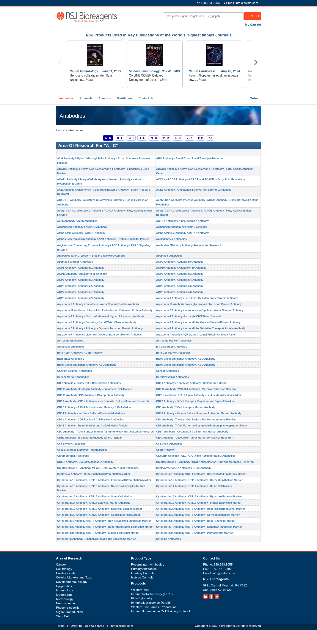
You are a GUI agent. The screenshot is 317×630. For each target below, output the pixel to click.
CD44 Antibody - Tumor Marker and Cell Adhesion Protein (92, 425)
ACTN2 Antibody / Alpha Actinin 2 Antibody (182, 221)
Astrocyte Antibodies (70, 340)
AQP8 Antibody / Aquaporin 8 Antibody (179, 292)
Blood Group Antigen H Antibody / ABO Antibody (185, 364)
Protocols (86, 98)
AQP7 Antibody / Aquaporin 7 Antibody (80, 292)
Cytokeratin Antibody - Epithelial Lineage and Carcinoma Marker (96, 539)
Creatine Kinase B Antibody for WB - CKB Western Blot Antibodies (98, 468)
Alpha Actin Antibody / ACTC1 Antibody (81, 233)
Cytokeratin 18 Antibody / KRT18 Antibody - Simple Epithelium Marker (199, 502)
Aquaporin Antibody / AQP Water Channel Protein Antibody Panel (195, 334)
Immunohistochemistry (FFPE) (152, 594)
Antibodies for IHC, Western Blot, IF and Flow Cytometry (91, 255)
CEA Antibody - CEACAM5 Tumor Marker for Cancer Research (194, 437)
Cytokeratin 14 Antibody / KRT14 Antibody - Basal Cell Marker (194, 486)
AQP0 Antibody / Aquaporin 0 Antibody (179, 261)
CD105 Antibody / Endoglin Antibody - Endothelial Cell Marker (94, 389)
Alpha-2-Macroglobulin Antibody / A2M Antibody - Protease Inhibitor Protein (103, 239)
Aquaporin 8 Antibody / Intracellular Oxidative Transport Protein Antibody (200, 328)
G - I (131, 137)
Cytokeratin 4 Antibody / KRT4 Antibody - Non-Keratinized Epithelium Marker (104, 520)
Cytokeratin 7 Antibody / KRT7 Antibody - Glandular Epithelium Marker (199, 526)
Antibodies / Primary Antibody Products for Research (188, 245)
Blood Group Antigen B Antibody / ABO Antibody (86, 364)
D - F (120, 137)
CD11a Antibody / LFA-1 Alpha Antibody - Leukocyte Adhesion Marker (198, 395)
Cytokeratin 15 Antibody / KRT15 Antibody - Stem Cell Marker (94, 496)
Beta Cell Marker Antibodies (173, 352)
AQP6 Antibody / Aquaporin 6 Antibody (179, 286)
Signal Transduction (69, 612)
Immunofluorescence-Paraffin (151, 602)
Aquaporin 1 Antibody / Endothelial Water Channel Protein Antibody (98, 304)
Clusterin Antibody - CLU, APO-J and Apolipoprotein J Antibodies (195, 455)
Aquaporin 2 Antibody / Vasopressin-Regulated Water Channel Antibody (200, 310)
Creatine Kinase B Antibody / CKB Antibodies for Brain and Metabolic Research (205, 462)
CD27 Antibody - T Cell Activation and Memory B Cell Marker (94, 407)
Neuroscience (65, 603)
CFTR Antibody (165, 449)
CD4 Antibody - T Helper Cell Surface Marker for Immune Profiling (196, 419)
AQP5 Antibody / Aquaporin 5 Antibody (80, 286)
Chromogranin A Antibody (73, 455)
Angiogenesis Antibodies (171, 239)
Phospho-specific (67, 607)
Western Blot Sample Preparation (154, 607)
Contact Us (146, 98)
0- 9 (200, 137)
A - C (108, 137)
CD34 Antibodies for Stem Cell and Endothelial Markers (91, 413)
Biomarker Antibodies (70, 358)
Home (60, 130)
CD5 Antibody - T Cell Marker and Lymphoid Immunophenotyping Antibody (201, 425)
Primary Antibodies (144, 568)
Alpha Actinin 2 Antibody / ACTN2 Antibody (182, 233)
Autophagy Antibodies (70, 346)
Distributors (125, 98)
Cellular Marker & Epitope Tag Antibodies (82, 449)
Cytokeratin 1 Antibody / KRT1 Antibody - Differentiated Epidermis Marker (201, 474)
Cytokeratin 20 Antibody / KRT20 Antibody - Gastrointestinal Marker (98, 514)
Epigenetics (64, 586)
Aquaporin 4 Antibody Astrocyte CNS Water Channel (188, 316)
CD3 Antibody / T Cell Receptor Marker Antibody (185, 407)
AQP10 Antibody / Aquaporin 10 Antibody (181, 267)
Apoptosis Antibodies (169, 255)
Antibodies (66, 98)
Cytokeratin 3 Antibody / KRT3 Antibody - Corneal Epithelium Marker (198, 514)
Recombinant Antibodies (147, 564)
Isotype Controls (142, 577)
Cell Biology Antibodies (71, 443)
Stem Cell (62, 616)
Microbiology (64, 599)
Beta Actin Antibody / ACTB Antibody (80, 352)
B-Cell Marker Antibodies (171, 346)
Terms (60, 625)
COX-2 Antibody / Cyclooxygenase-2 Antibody (85, 462)
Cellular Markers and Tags (74, 577)
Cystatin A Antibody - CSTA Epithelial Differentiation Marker (93, 474)
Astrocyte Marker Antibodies (174, 340)
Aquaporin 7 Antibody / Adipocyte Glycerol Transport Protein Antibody (100, 328)
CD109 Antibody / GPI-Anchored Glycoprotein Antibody (90, 395)
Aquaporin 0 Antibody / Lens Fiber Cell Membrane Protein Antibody (197, 298)
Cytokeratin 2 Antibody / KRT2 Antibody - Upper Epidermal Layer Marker (200, 508)
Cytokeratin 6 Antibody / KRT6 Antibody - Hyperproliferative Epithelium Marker (105, 526)
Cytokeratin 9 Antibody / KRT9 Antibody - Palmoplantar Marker (194, 532)
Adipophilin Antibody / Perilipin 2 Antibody (181, 227)
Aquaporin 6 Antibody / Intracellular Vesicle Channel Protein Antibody (198, 322)
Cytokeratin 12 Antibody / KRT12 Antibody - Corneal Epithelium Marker (199, 480)
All (210, 137)
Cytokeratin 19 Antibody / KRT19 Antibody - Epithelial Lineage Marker (99, 508)
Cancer (61, 564)
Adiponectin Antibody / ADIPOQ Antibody (82, 227)
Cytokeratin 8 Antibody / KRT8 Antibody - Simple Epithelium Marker (98, 532)
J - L (142, 137)
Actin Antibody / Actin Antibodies (77, 221)
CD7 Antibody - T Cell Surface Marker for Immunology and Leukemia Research (105, 431)
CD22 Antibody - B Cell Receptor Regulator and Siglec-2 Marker (195, 401)
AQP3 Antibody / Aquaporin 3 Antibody (80, 279)
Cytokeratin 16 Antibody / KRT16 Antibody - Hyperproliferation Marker (199, 496)
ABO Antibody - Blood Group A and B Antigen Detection (190, 158)
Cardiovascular (66, 573)
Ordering (77, 625)
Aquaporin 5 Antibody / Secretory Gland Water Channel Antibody (96, 322)
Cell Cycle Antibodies (169, 443)
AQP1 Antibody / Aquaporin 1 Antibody (80, 267)
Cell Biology (64, 568)
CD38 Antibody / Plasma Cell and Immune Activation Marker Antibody (198, 413)
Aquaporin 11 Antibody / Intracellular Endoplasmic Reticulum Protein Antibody (104, 310)
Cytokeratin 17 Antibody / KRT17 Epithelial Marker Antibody (93, 502)
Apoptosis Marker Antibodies (75, 261)
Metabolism (64, 594)
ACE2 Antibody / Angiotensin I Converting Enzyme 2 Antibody (193, 189)
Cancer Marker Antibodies (73, 377)
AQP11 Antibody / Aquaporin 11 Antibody (82, 273)
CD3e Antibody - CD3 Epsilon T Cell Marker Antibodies (90, 419)
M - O (154, 137)
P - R (166, 137)
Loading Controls (142, 573)
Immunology (64, 590)
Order (254, 98)
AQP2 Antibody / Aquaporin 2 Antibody (179, 273)
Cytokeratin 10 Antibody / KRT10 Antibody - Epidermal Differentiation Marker (104, 480)
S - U (178, 137)
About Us (105, 98)
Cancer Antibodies (167, 370)
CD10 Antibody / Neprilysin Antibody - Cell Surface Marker (192, 383)
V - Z (189, 137)
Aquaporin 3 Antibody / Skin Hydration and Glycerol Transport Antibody (100, 316)
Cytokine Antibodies (168, 539)
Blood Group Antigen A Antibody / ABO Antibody (185, 358)
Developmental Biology (71, 581)
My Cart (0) (253, 24)
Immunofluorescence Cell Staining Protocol (160, 611)
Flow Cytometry (141, 598)
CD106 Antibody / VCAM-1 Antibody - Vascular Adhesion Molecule (196, 389)
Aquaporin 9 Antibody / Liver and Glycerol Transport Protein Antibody (99, 334)
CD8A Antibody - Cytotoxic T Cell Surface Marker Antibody (192, 431)
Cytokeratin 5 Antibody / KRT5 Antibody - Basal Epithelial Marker (195, 520)
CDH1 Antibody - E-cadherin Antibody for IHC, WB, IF (89, 437)
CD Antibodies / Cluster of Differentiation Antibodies (89, 383)
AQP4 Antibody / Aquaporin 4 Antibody (179, 279)
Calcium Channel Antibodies (74, 370)
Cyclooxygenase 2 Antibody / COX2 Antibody (183, 468)
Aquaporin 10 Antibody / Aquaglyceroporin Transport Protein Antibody (199, 304)
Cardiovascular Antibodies (172, 377)
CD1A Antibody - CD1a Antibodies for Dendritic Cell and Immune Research (103, 401)
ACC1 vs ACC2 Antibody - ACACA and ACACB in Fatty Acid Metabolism (200, 179)
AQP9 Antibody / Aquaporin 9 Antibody (80, 298)
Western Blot (140, 589)
